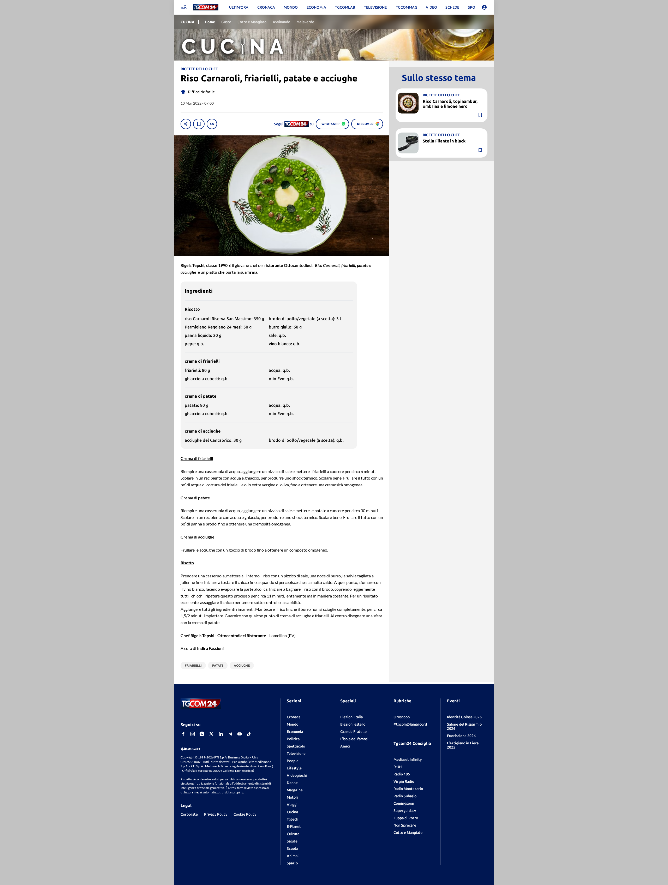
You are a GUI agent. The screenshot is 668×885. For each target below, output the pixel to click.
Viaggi (292, 805)
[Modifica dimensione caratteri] (212, 124)
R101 (397, 767)
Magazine (295, 790)
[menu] (183, 7)
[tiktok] (249, 734)
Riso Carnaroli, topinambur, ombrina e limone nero (450, 104)
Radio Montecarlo (408, 789)
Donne (292, 783)
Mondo (292, 724)
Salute (292, 841)
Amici (345, 746)
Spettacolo (296, 746)
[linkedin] (220, 734)
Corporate (189, 814)
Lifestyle (294, 768)
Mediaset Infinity (407, 759)
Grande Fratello (353, 731)
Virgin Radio (403, 781)
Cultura (293, 834)
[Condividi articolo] (186, 124)
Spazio (292, 863)
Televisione (296, 753)
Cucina (292, 812)
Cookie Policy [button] (245, 814)
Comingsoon (403, 803)
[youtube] (239, 734)
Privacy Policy (215, 814)
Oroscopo (401, 717)
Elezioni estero (352, 724)
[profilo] (484, 7)
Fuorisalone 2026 (461, 736)
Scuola (292, 848)
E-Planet (294, 826)
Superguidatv (404, 811)
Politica (293, 739)
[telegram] (230, 734)
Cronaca (293, 717)
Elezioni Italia (351, 717)
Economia (295, 731)
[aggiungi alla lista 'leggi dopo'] (199, 124)
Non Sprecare (404, 825)
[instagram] (192, 734)
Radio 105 (401, 774)
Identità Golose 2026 (464, 717)
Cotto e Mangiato (407, 832)
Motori (292, 797)
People (293, 761)
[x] (211, 734)
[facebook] (183, 734)
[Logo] (205, 7)
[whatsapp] (202, 734)
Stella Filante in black (444, 141)
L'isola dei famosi (354, 739)
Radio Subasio (404, 796)
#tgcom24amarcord (410, 724)
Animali (293, 856)
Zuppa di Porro (405, 818)
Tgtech (292, 819)
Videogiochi (297, 775)
